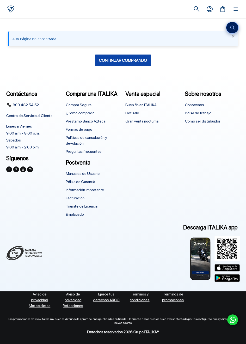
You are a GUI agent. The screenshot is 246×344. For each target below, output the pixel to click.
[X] (16, 169)
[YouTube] (30, 169)
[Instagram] (23, 169)
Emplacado (75, 214)
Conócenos (194, 105)
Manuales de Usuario (83, 173)
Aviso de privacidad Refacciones (73, 300)
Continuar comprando (123, 60)
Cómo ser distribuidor (202, 121)
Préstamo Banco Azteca (85, 121)
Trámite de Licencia (82, 206)
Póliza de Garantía (80, 181)
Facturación (75, 198)
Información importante (85, 190)
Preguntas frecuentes (84, 151)
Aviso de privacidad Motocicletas (39, 300)
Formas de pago (79, 129)
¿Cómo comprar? (80, 113)
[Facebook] (9, 169)
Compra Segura (79, 105)
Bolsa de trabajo (198, 113)
